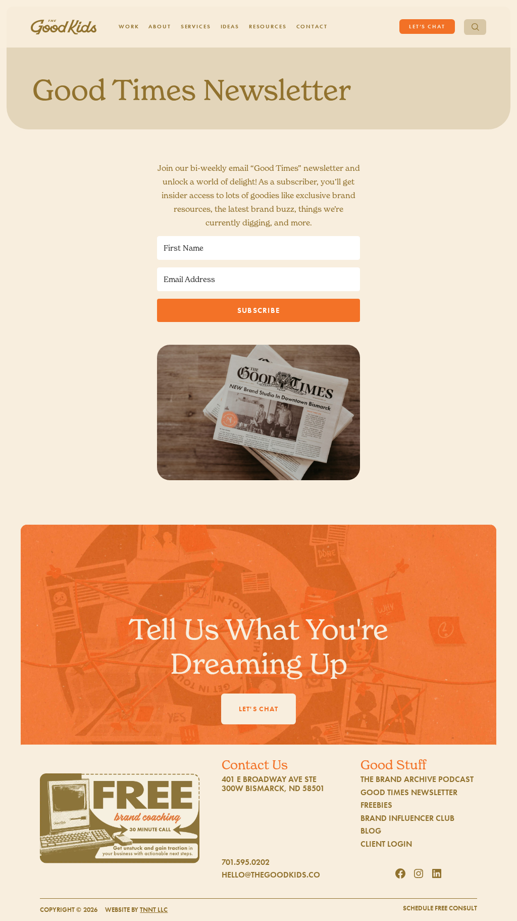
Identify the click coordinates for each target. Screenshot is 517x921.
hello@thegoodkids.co (271, 875)
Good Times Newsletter (408, 793)
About (159, 26)
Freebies (376, 805)
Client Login (386, 844)
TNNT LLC (154, 910)
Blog (370, 831)
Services (196, 26)
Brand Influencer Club (407, 818)
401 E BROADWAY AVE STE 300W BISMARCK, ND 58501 (273, 783)
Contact (312, 26)
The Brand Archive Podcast (417, 779)
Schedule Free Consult (440, 908)
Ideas (230, 26)
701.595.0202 (246, 862)
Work (129, 26)
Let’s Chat (427, 26)
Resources (268, 26)
